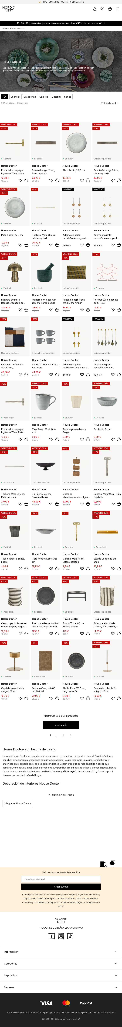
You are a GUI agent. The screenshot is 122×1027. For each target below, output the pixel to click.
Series (67, 96)
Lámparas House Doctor (17, 803)
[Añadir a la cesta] (26, 180)
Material (56, 96)
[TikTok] (70, 935)
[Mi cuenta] (94, 9)
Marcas (6, 28)
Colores (43, 96)
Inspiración (10, 975)
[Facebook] (51, 935)
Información (11, 951)
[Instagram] (61, 935)
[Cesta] (110, 9)
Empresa (9, 987)
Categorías (30, 96)
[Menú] (117, 9)
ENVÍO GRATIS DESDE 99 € (63, 2)
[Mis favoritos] (102, 9)
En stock (15, 96)
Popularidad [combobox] (110, 103)
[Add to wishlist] (20, 180)
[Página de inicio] (9, 9)
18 (62, 735)
